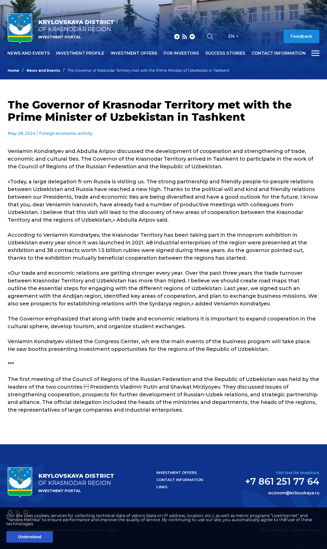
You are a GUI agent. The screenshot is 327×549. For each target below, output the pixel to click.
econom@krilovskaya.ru (293, 493)
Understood (29, 537)
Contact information (279, 53)
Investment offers (134, 53)
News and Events (43, 70)
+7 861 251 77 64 (282, 481)
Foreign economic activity (65, 133)
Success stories (225, 53)
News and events (28, 53)
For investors (181, 53)
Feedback (301, 36)
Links (161, 487)
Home (13, 70)
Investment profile (80, 53)
